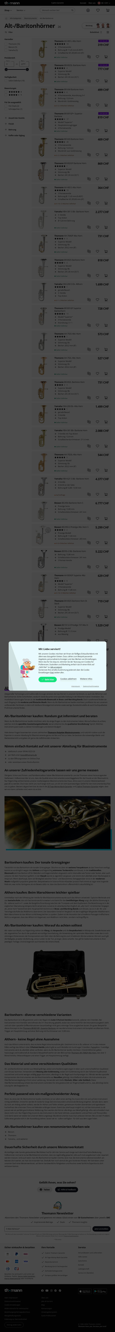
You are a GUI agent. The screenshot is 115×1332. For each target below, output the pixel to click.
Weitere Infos (86, 678)
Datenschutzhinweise (91, 686)
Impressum (75, 686)
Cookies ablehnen (68, 678)
